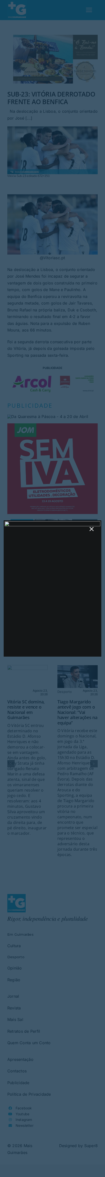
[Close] (91, 529)
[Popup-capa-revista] (52, 523)
